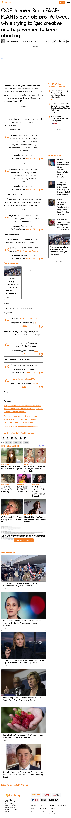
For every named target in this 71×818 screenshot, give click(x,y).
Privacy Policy (53, 806)
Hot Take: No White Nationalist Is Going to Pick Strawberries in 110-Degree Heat (63, 225)
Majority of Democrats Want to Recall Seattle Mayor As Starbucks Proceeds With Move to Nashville (22, 623)
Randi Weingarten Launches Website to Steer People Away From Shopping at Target (63, 207)
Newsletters (62, 806)
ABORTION (8, 442)
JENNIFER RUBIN (18, 442)
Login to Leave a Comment (23, 540)
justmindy (5, 665)
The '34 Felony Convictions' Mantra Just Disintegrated (60, 119)
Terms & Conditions (44, 814)
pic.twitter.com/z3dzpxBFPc (24, 379)
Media (33, 808)
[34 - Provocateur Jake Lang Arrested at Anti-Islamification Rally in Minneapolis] (59, 239)
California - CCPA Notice (53, 808)
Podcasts (34, 811)
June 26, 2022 (31, 158)
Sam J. (8, 41)
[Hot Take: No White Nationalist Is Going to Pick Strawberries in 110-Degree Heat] (23, 720)
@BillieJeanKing (23, 251)
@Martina (34, 251)
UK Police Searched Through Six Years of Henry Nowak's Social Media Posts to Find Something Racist (23, 774)
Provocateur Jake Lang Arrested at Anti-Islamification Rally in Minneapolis (59, 94)
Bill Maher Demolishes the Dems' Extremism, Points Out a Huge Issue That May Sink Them (60, 107)
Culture (33, 814)
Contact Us (52, 814)
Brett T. (8, 297)
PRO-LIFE (26, 442)
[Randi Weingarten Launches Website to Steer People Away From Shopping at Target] (23, 683)
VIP (41, 806)
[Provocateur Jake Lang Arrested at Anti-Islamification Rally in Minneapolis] (12, 271)
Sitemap (51, 811)
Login (62, 2)
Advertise (43, 811)
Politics (33, 806)
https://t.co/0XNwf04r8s (27, 318)
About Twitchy (44, 808)
